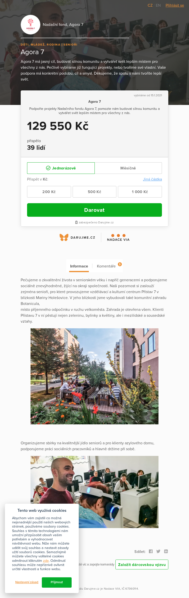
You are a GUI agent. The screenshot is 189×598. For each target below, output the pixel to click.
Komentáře (109, 266)
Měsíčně (128, 168)
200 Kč (49, 191)
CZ (151, 5)
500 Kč (94, 191)
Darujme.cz (92, 588)
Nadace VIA (112, 588)
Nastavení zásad (26, 582)
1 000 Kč (140, 191)
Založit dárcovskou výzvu (142, 564)
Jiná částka (152, 179)
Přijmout (57, 582)
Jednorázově (63, 168)
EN (158, 5)
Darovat (94, 210)
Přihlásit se (175, 5)
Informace (79, 266)
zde (46, 561)
